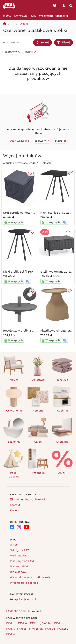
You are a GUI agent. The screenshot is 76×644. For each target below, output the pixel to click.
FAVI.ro (35, 623)
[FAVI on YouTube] (26, 527)
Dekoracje (20, 15)
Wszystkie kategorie (53, 16)
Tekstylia (62, 379)
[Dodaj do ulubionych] (70, 173)
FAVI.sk (23, 623)
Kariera (14, 510)
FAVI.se (22, 628)
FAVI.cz (11, 623)
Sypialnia (62, 441)
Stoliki (23, 23)
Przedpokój (38, 472)
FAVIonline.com (16, 610)
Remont (38, 410)
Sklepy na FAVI (20, 550)
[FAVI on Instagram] (19, 527)
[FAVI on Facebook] (12, 527)
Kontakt (15, 504)
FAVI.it (11, 628)
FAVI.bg (50, 628)
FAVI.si (10, 634)
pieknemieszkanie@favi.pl (31, 499)
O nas (14, 544)
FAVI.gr (62, 628)
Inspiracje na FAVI (22, 560)
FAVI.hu (47, 623)
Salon (38, 441)
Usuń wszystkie (19, 140)
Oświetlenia (14, 410)
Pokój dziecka (14, 474)
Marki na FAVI (19, 555)
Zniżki (62, 472)
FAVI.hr (59, 623)
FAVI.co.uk (36, 628)
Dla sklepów (18, 571)
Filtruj (66, 42)
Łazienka (14, 441)
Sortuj (45, 42)
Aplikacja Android (26, 599)
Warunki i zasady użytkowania (30, 577)
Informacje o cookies (24, 582)
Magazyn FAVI (19, 566)
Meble (7, 15)
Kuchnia (62, 410)
